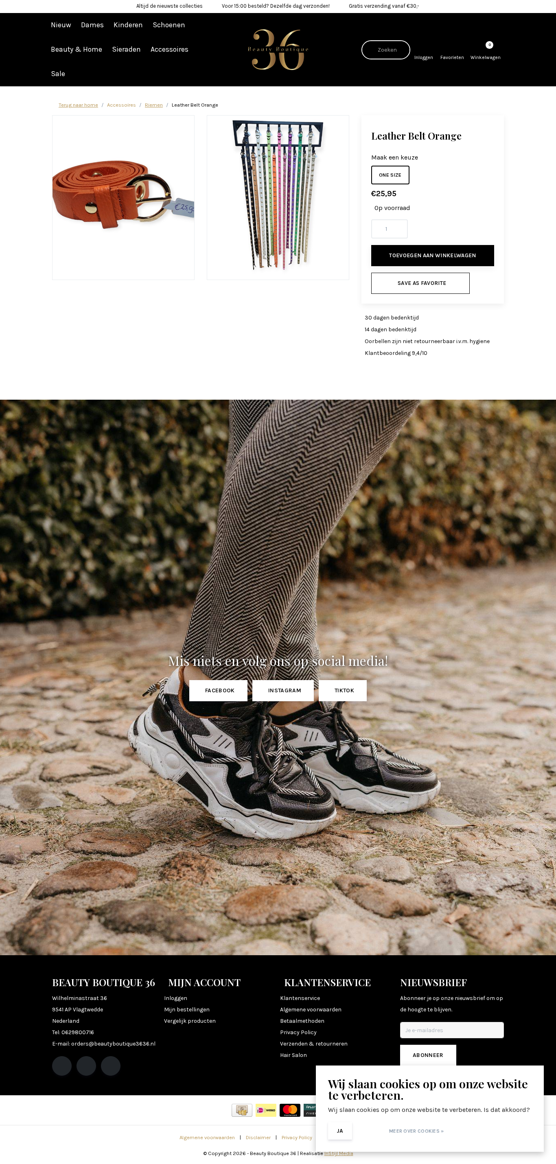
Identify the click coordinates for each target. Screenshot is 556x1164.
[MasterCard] (290, 1110)
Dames (92, 25)
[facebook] (62, 1066)
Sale (58, 74)
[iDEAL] (266, 1110)
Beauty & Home (76, 49)
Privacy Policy (297, 1137)
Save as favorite (422, 283)
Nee (369, 1130)
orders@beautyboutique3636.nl (113, 1043)
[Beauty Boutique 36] (278, 49)
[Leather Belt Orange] (123, 197)
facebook (220, 690)
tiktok (344, 690)
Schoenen (169, 25)
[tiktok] (110, 1066)
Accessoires (169, 49)
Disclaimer (258, 1137)
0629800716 (77, 1032)
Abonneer (428, 1055)
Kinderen (128, 25)
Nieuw (61, 25)
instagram (284, 690)
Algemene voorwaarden (207, 1137)
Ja (340, 1130)
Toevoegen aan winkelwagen (432, 255)
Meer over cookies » (416, 1131)
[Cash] (242, 1110)
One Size (390, 175)
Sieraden (126, 49)
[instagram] (86, 1066)
